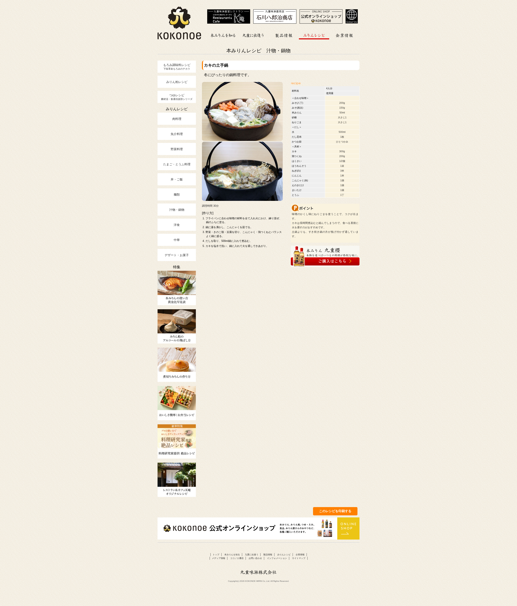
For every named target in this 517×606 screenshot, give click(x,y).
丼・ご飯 (177, 179)
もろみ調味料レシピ (176, 66)
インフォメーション (277, 558)
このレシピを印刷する (335, 511)
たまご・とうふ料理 (176, 164)
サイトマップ (298, 558)
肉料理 (176, 119)
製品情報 (284, 34)
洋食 (177, 225)
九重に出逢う (253, 34)
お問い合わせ (255, 558)
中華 (177, 240)
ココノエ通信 (237, 558)
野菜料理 (177, 149)
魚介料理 (177, 134)
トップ (216, 554)
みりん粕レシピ (176, 82)
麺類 (177, 194)
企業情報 (344, 34)
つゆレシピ (176, 97)
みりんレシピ (314, 34)
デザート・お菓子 (177, 255)
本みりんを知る (223, 34)
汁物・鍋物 (176, 210)
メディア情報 (218, 558)
